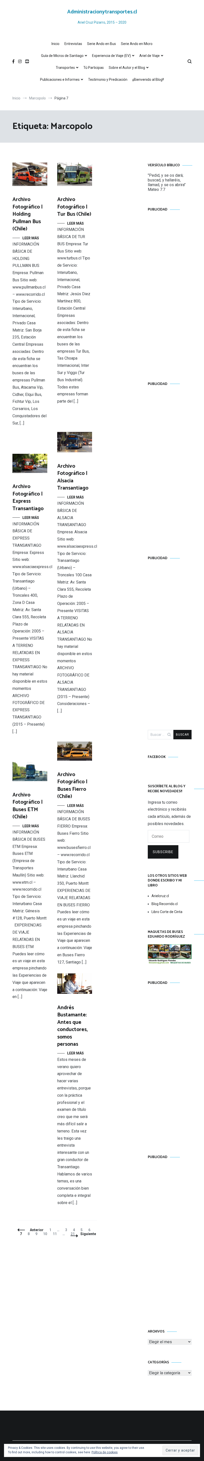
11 (55, 1234)
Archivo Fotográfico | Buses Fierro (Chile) (72, 785)
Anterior (37, 1230)
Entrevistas (73, 44)
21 (73, 1234)
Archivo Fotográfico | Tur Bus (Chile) (74, 206)
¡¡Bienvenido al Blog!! (148, 80)
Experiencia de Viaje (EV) (111, 56)
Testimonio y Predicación (107, 80)
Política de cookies (105, 1452)
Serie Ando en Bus (101, 44)
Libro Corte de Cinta (167, 912)
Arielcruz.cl (160, 896)
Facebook (157, 757)
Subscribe (163, 852)
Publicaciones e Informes (60, 80)
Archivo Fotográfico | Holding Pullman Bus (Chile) (27, 214)
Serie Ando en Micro (137, 44)
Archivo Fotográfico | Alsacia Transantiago (72, 477)
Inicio (55, 44)
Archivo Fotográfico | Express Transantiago (28, 497)
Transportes (65, 68)
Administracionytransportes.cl (102, 12)
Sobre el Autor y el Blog (127, 68)
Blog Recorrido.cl (165, 904)
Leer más (30, 238)
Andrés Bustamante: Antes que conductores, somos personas (72, 1025)
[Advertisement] (170, 291)
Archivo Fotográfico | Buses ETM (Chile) (27, 806)
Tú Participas (93, 68)
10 (46, 1234)
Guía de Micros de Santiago (62, 56)
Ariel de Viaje (149, 56)
